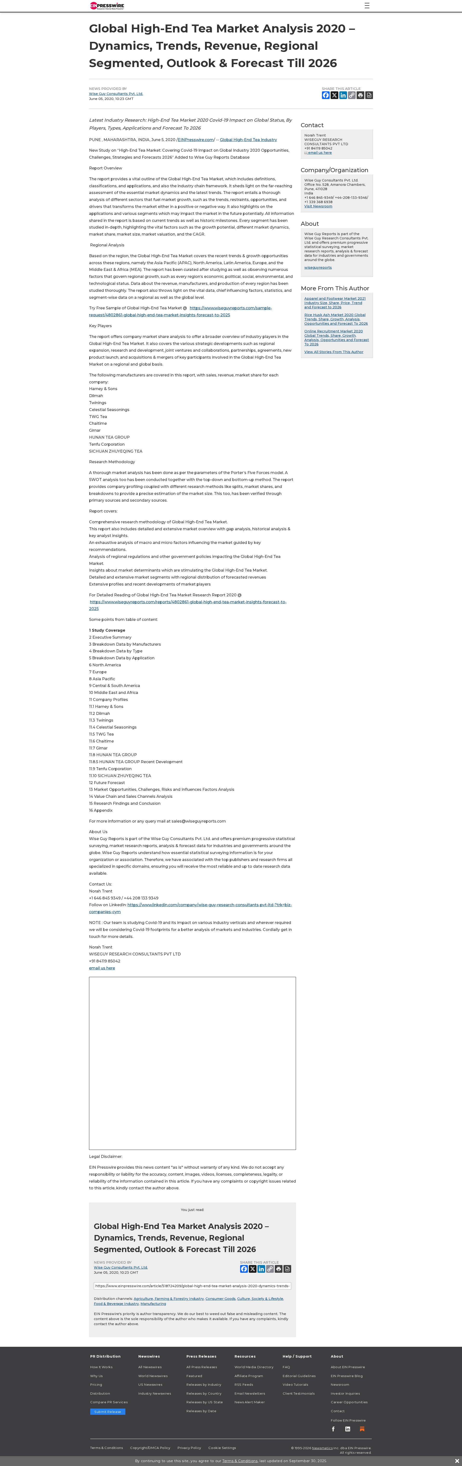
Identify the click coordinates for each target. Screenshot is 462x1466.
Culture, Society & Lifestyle (260, 1299)
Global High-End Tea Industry (248, 139)
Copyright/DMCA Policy (150, 1448)
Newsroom (340, 1384)
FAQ (286, 1367)
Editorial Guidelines (299, 1376)
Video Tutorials (295, 1384)
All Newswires (149, 1367)
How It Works (101, 1367)
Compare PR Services (109, 1402)
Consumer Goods (220, 1299)
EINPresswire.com (196, 139)
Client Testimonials (298, 1393)
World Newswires (153, 1376)
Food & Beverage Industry (116, 1304)
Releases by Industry (203, 1384)
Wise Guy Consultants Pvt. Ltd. (116, 94)
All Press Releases (201, 1367)
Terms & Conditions (106, 1448)
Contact (338, 1411)
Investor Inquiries (345, 1393)
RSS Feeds (244, 1384)
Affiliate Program (249, 1376)
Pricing (96, 1384)
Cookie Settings (222, 1448)
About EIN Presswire (348, 1367)
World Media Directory (254, 1367)
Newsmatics (322, 1448)
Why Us (96, 1376)
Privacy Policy (189, 1448)
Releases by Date (201, 1411)
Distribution (100, 1393)
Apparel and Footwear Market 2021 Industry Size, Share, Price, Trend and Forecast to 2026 (335, 302)
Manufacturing (153, 1304)
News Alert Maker (250, 1402)
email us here (102, 968)
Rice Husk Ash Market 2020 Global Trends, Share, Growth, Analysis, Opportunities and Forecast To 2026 (336, 319)
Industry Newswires (154, 1393)
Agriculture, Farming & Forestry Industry (169, 1299)
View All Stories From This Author (333, 352)
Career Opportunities (349, 1402)
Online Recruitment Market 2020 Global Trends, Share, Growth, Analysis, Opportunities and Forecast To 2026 (336, 337)
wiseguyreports (318, 267)
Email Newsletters (250, 1393)
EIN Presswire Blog (347, 1376)
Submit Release (107, 1412)
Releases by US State (204, 1402)
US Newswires (150, 1384)
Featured (194, 1376)
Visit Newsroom (318, 206)
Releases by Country (203, 1393)
